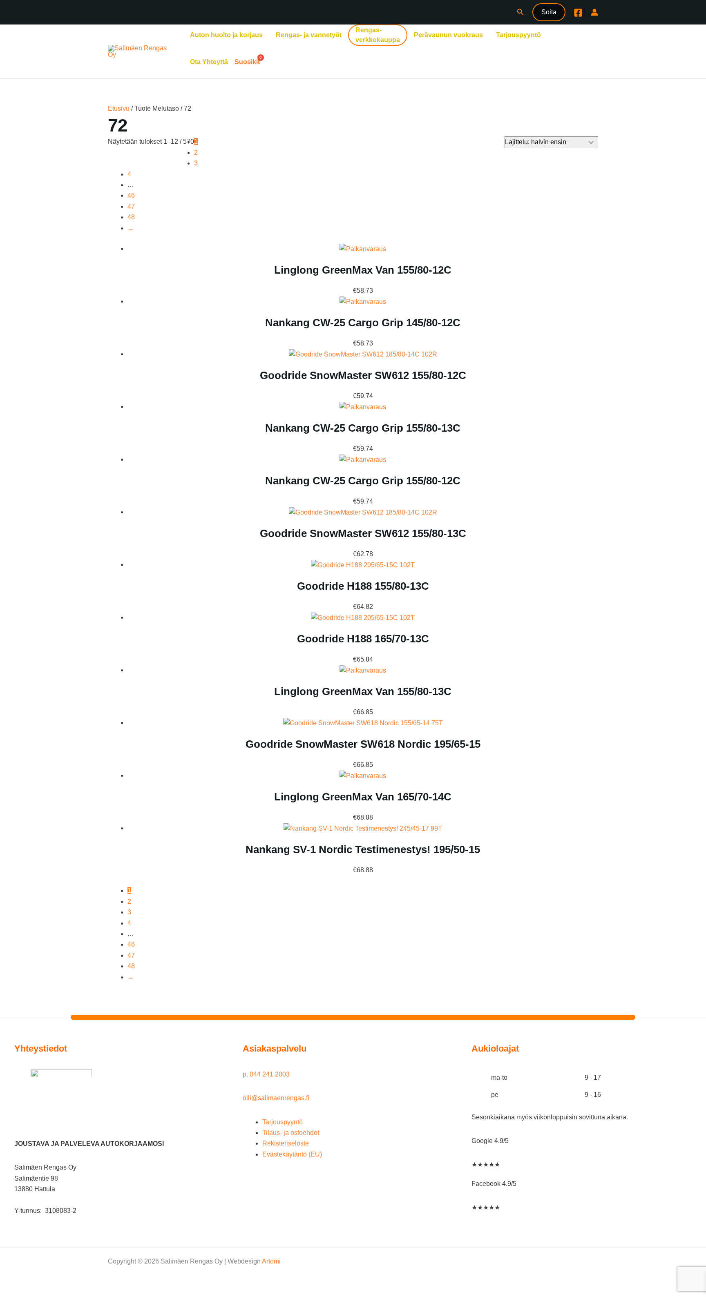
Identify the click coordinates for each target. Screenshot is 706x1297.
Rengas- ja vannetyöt (309, 34)
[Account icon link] (594, 12)
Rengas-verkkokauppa (377, 35)
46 (131, 195)
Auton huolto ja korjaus (226, 34)
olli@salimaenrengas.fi (276, 1097)
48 (131, 217)
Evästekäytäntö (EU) (292, 1154)
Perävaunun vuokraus (448, 34)
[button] (520, 12)
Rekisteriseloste (285, 1143)
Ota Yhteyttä (209, 61)
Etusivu (119, 108)
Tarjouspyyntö (518, 34)
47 (131, 206)
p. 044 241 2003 (267, 1074)
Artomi (271, 1261)
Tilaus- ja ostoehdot (290, 1132)
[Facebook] (578, 12)
